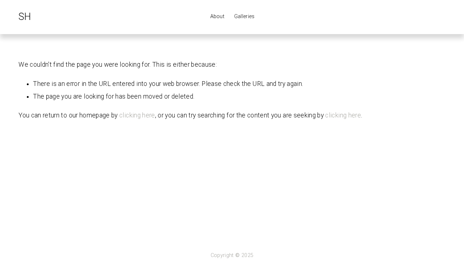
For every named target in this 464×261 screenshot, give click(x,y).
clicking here (137, 115)
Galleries (244, 16)
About (217, 16)
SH (24, 16)
